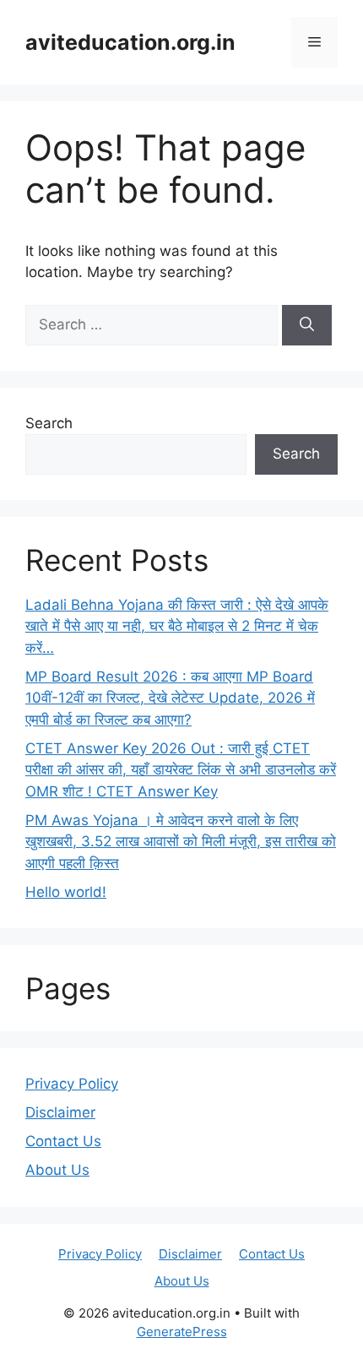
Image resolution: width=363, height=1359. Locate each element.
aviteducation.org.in (130, 42)
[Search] (307, 325)
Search (49, 423)
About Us (57, 1169)
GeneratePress (182, 1332)
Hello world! (65, 891)
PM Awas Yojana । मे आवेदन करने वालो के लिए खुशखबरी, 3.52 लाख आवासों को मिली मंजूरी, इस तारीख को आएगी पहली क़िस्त (180, 842)
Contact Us (63, 1141)
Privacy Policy (71, 1083)
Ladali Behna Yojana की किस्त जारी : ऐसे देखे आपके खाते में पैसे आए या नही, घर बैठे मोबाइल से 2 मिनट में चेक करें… (176, 626)
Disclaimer (60, 1112)
